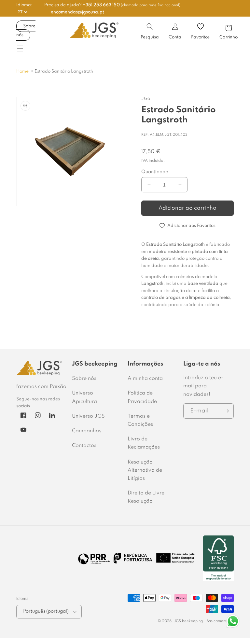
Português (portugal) (46, 611)
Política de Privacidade (142, 397)
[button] (149, 26)
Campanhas (86, 431)
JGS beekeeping (188, 621)
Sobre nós (25, 30)
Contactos (84, 445)
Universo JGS (88, 416)
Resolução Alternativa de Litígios (145, 470)
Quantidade (154, 172)
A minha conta (145, 378)
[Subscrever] (226, 411)
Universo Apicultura (84, 397)
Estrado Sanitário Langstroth (64, 71)
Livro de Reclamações (144, 443)
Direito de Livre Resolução (146, 497)
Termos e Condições (140, 420)
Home (22, 71)
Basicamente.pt (220, 621)
